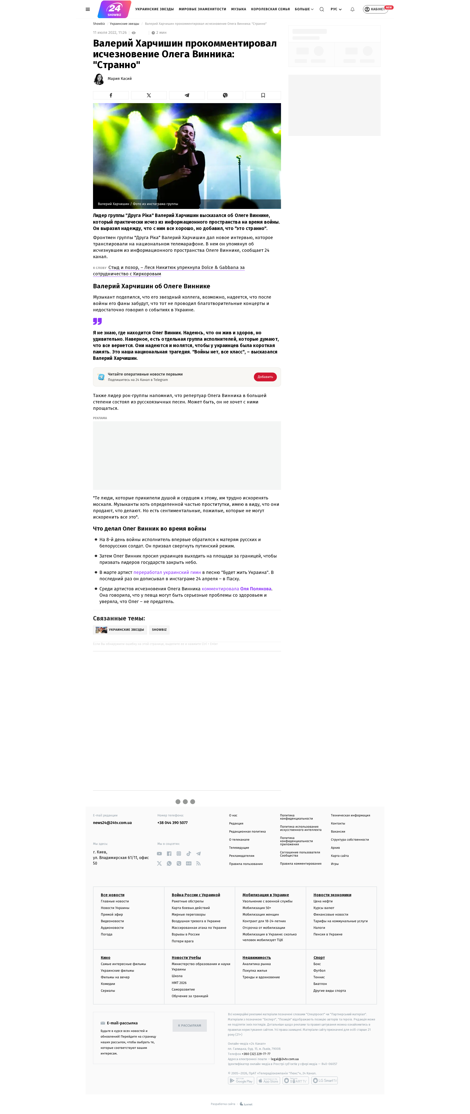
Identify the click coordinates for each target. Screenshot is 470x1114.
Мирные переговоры (189, 914)
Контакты (338, 823)
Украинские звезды (154, 9)
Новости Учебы (186, 957)
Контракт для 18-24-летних (264, 921)
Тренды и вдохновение (261, 977)
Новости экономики (332, 895)
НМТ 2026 (179, 983)
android (241, 1080)
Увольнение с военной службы (268, 901)
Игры (335, 864)
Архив (335, 847)
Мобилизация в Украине (266, 895)
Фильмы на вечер (115, 977)
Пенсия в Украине (328, 934)
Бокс (317, 964)
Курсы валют (324, 908)
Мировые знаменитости (202, 9)
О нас (233, 815)
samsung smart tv (324, 1080)
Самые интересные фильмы (123, 964)
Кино (105, 957)
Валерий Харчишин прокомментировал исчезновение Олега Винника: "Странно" (206, 23)
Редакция (236, 823)
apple (268, 1080)
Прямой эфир (112, 914)
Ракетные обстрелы (188, 901)
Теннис (319, 977)
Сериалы (108, 991)
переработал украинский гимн (167, 572)
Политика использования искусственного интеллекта (301, 828)
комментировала (236, 589)
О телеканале (239, 839)
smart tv (295, 1080)
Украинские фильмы (117, 971)
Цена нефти (323, 901)
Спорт (319, 957)
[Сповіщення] (352, 9)
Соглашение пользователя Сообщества (300, 854)
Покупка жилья (255, 971)
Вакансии (338, 831)
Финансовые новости (331, 914)
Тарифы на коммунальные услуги (341, 921)
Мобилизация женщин (261, 914)
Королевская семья (270, 9)
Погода (106, 934)
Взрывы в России (186, 934)
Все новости (112, 895)
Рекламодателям (241, 856)
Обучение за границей (190, 996)
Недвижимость (257, 957)
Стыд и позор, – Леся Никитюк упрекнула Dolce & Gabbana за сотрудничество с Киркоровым (169, 271)
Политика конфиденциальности (296, 817)
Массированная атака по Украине (199, 928)
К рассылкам (189, 1026)
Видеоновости (112, 921)
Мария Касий (120, 79)
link (159, 853)
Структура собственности (350, 839)
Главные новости (115, 901)
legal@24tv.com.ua (285, 1059)
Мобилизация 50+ (257, 908)
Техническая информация (350, 815)
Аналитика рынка (257, 964)
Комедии (108, 984)
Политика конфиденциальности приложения (296, 841)
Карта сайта (340, 856)
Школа (177, 976)
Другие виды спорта (330, 991)
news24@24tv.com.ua (112, 823)
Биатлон (320, 984)
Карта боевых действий (191, 908)
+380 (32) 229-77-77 (256, 1054)
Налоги (319, 928)
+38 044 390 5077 (172, 823)
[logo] (114, 9)
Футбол (320, 971)
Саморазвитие (183, 989)
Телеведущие (239, 847)
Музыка (239, 9)
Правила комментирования (300, 863)
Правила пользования (246, 864)
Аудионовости (112, 928)
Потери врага (183, 941)
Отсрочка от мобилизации (264, 928)
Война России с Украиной (196, 895)
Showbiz (99, 23)
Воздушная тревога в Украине (196, 921)
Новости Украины (115, 908)
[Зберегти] (263, 95)
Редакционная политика (247, 831)
